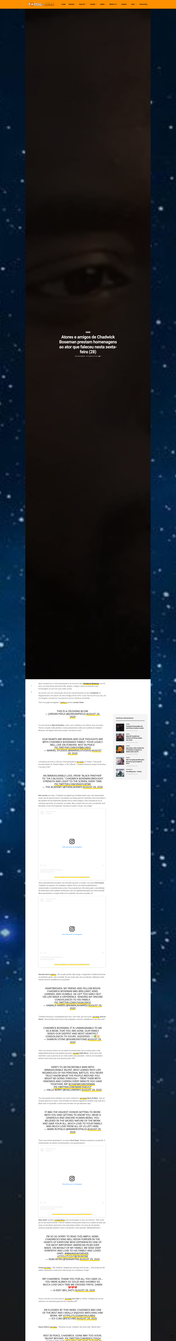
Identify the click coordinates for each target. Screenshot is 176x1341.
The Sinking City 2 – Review (133, 771)
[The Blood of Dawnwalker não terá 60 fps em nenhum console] (120, 727)
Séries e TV (113, 4)
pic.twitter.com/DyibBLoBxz (72, 747)
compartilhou (59, 1220)
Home (63, 4)
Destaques (129, 769)
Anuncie (142, 4)
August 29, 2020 (93, 787)
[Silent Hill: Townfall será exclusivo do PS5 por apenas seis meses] (120, 737)
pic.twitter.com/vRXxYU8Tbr (72, 784)
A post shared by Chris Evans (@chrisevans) (72, 964)
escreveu (80, 762)
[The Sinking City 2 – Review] (120, 773)
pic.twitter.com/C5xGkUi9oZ (72, 1002)
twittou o (63, 702)
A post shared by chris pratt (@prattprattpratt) (72, 1214)
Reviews (71, 4)
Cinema (92, 4)
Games (102, 4)
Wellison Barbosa (80, 356)
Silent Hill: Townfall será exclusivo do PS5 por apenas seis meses (134, 738)
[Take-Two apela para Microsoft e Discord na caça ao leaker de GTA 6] (120, 761)
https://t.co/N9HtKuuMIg (79, 1315)
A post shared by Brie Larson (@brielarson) (72, 876)
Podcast (82, 4)
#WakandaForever (76, 1253)
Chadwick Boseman (91, 683)
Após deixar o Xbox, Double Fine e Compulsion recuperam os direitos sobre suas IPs (135, 750)
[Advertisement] (130, 696)
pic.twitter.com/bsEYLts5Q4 (83, 1338)
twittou (53, 974)
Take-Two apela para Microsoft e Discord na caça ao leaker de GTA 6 (135, 761)
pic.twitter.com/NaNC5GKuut (72, 1087)
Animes (123, 4)
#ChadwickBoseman (82, 1084)
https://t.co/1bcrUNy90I (72, 1256)
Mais (133, 4)
